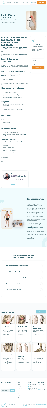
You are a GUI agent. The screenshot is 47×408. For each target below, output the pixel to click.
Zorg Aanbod (20, 388)
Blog (18, 393)
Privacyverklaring (25, 405)
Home (19, 384)
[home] (3, 2)
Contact (19, 395)
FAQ (18, 397)
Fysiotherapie (20, 386)
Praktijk (19, 391)
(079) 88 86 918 (33, 2)
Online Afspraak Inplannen (41, 2)
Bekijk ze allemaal (41, 311)
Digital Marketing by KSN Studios (41, 404)
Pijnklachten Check (22, 2)
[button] (9, 2)
